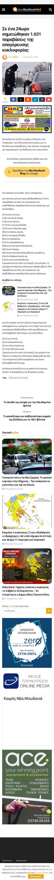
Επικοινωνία (21, 860)
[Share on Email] (49, 99)
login (11, 606)
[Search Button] (50, 9)
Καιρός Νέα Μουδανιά (23, 698)
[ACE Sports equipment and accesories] (27, 787)
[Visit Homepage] (27, 9)
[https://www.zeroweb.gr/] (27, 643)
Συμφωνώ (36, 876)
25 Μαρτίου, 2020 (30, 57)
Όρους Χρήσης (42, 872)
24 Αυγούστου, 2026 (28, 299)
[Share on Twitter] (20, 99)
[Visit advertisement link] (27, 119)
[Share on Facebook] (13, 99)
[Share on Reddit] (28, 99)
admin (15, 57)
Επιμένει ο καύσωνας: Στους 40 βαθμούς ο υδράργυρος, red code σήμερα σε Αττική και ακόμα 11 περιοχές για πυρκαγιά (26, 536)
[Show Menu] (3, 9)
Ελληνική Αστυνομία (18, 378)
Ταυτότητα (7, 860)
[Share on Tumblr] (42, 99)
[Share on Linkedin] (35, 99)
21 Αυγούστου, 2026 (13, 598)
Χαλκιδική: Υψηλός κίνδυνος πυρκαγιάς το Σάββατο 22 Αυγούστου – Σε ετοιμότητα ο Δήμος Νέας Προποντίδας (25, 591)
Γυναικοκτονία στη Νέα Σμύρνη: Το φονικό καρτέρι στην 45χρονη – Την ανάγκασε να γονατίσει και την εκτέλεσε (27, 481)
